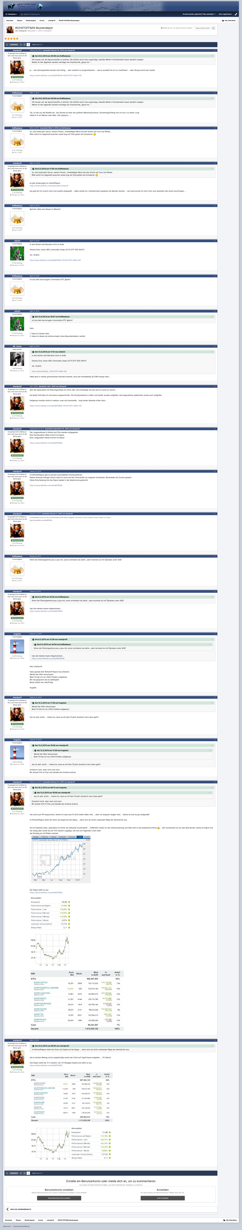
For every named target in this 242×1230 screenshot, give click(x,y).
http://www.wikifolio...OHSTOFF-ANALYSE (49, 371)
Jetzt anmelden (162, 1198)
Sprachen (6, 1226)
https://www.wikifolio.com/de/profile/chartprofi (49, 186)
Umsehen (12, 14)
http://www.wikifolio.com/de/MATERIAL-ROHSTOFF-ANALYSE (55, 260)
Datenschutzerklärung (21, 1226)
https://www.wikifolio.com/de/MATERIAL (46, 443)
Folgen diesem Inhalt (202, 28)
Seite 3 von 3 (37, 44)
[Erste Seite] (7, 44)
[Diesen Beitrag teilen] (214, 50)
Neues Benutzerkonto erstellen (59, 1198)
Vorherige (14, 44)
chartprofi (48, 31)
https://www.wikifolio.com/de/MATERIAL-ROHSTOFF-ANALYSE (56, 75)
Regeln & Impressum (31, 14)
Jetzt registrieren (225, 14)
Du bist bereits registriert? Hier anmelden (198, 14)
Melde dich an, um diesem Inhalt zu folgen (177, 28)
